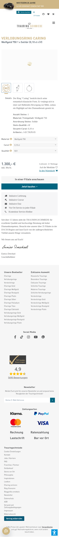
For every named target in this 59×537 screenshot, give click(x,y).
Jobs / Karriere (10, 458)
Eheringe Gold (9, 286)
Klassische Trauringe (39, 276)
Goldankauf (8, 468)
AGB (5, 502)
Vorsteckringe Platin (38, 309)
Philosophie (8, 475)
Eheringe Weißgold (11, 289)
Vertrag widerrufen (14, 518)
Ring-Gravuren (9, 488)
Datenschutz (9, 498)
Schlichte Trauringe (38, 286)
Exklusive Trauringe (38, 283)
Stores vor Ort (9, 472)
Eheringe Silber (10, 299)
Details (8, 97)
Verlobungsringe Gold (12, 313)
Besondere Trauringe (39, 279)
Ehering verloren (10, 485)
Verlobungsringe (10, 279)
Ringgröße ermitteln (12, 492)
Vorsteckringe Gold (38, 299)
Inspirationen (9, 478)
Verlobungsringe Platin (13, 323)
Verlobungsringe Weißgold (14, 316)
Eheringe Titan (9, 306)
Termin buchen (25, 12)
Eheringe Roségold (11, 293)
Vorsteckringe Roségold (40, 306)
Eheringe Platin (10, 296)
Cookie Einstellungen (12, 451)
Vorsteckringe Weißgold (40, 303)
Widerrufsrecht (10, 514)
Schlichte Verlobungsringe (41, 293)
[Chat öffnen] (6, 531)
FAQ (5, 461)
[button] (54, 532)
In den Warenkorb (47, 171)
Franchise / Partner (11, 465)
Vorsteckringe (9, 283)
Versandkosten (47, 527)
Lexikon (7, 481)
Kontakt (7, 455)
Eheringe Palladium (11, 303)
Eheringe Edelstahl (11, 309)
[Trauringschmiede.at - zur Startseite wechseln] (29, 26)
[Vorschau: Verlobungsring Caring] (6, 88)
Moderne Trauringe (38, 289)
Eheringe (7, 276)
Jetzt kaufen (28, 186)
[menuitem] (16, 276)
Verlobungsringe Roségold (14, 319)
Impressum (8, 511)
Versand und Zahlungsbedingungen (12, 506)
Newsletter (8, 495)
